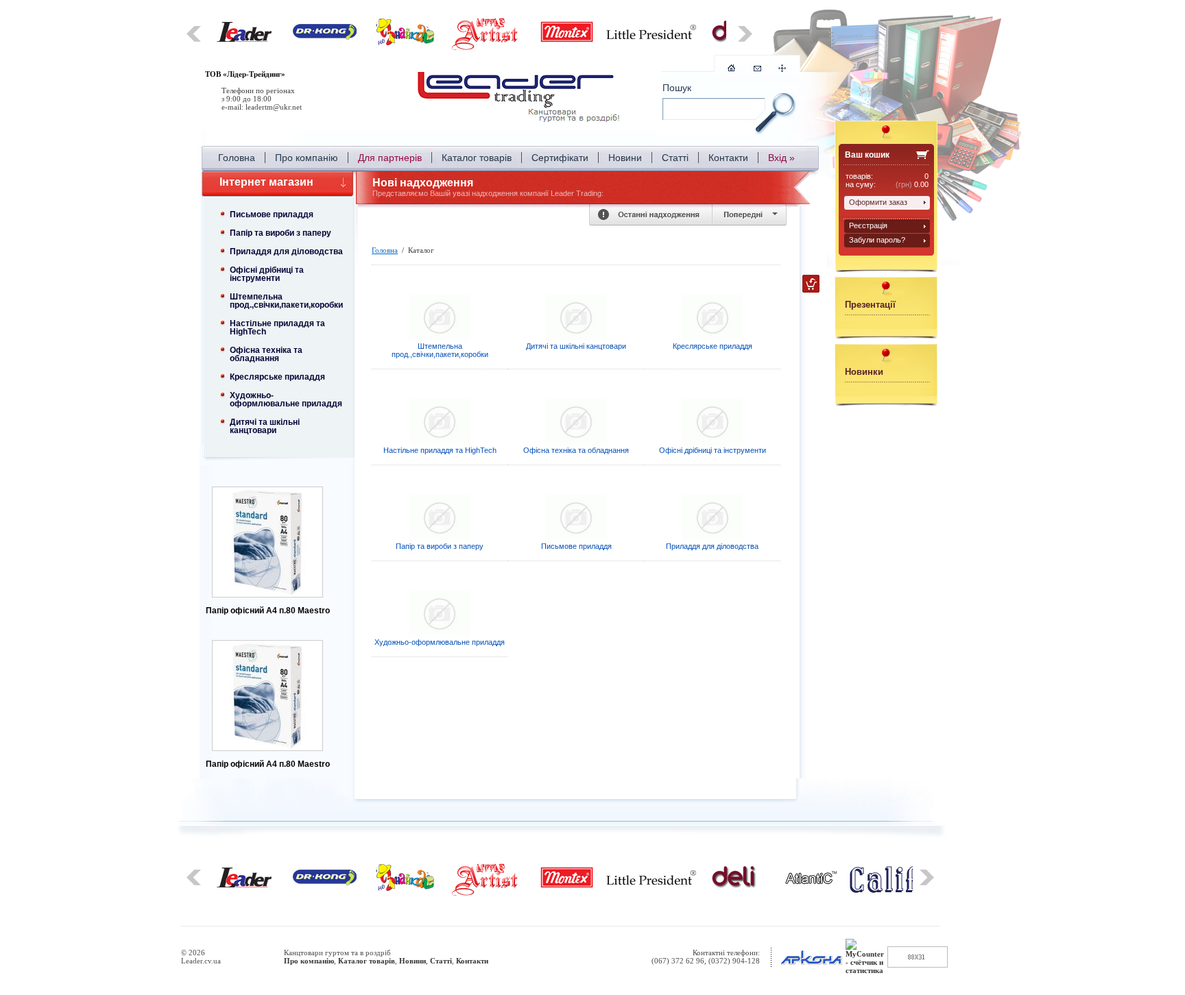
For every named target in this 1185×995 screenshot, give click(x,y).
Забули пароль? (877, 240)
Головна (236, 157)
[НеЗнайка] (405, 42)
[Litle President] (651, 36)
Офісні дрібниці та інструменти (267, 274)
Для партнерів (390, 157)
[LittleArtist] (486, 48)
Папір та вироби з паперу (280, 233)
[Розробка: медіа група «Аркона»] (811, 965)
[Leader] (244, 39)
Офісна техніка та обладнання (266, 354)
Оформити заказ (878, 202)
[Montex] (567, 40)
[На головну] (520, 99)
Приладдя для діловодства (286, 251)
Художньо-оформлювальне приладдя (286, 399)
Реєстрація (868, 225)
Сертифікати (559, 157)
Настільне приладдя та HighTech (277, 327)
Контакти (728, 157)
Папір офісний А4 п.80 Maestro (275, 610)
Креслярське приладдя (277, 377)
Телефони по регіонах (258, 90)
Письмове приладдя (271, 214)
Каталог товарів (477, 157)
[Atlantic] (811, 881)
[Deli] (734, 886)
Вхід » (781, 157)
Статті (675, 157)
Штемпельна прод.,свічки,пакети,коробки (286, 301)
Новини (625, 157)
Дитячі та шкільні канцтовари (265, 426)
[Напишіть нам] (757, 68)
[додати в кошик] (810, 284)
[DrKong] (325, 37)
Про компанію (306, 157)
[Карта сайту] (782, 69)
